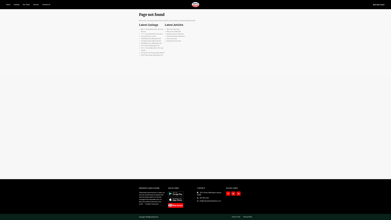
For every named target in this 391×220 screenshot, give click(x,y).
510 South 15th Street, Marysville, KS (152, 53)
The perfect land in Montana (176, 36)
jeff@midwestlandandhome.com (210, 201)
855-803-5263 (378, 5)
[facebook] (228, 193)
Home (8, 5)
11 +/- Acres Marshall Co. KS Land (151, 34)
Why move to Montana (174, 31)
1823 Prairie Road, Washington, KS (152, 55)
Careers (36, 5)
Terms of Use (236, 217)
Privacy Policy (247, 217)
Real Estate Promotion (174, 41)
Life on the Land (172, 38)
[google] (233, 193)
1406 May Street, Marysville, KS (151, 38)
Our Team (26, 5)
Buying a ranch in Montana (175, 34)
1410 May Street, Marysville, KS (151, 41)
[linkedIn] (238, 193)
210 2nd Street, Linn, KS (148, 36)
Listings (16, 5)
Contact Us (46, 5)
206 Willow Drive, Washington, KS (151, 43)
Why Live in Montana (173, 29)
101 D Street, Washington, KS (150, 45)
